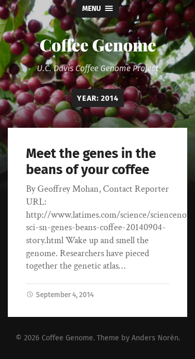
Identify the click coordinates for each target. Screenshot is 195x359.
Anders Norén (155, 338)
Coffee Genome (98, 44)
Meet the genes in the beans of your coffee (91, 161)
